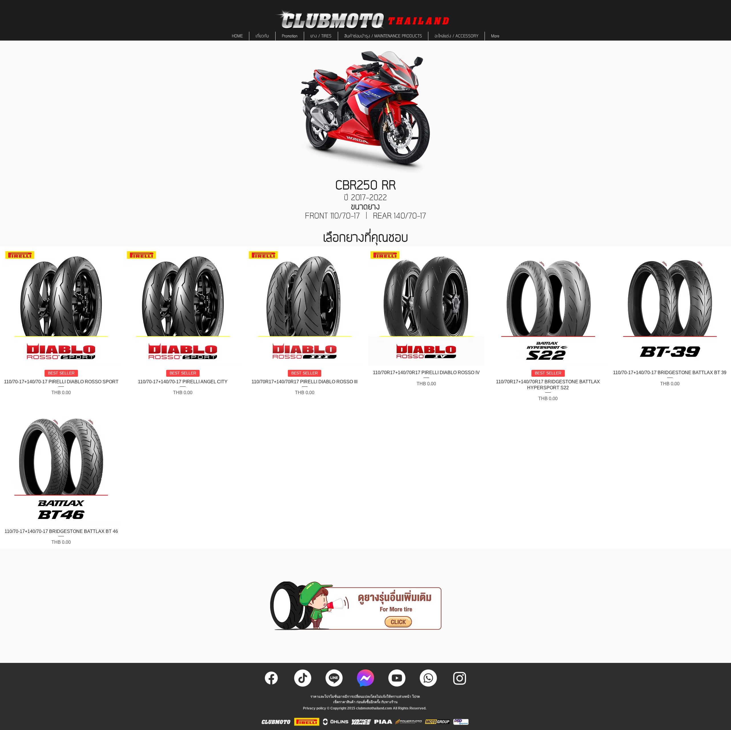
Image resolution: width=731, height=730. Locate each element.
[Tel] (428, 678)
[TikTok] (302, 678)
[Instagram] (459, 678)
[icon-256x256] (365, 678)
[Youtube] (396, 678)
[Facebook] (271, 678)
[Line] (334, 678)
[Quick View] (61, 307)
